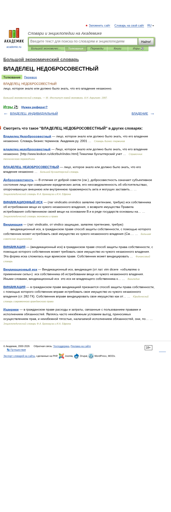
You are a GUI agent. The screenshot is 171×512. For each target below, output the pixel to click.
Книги (117, 48)
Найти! (146, 41)
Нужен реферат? (34, 107)
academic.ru (13, 47)
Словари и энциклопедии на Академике (65, 33)
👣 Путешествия (16, 349)
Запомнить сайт (99, 25)
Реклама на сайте (81, 346)
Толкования (75, 48)
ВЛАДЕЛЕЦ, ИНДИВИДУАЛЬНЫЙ (34, 113)
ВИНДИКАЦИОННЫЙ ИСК (23, 202)
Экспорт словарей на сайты (19, 356)
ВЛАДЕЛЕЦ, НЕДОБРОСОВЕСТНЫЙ (31, 167)
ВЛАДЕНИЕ (140, 113)
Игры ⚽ (138, 48)
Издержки (11, 309)
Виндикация (12, 224)
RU (149, 25)
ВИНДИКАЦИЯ (14, 247)
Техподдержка (61, 346)
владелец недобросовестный (27, 149)
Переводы (97, 48)
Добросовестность (18, 180)
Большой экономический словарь (46, 48)
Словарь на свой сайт (129, 25)
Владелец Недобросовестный (27, 136)
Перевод (30, 77)
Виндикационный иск (20, 269)
